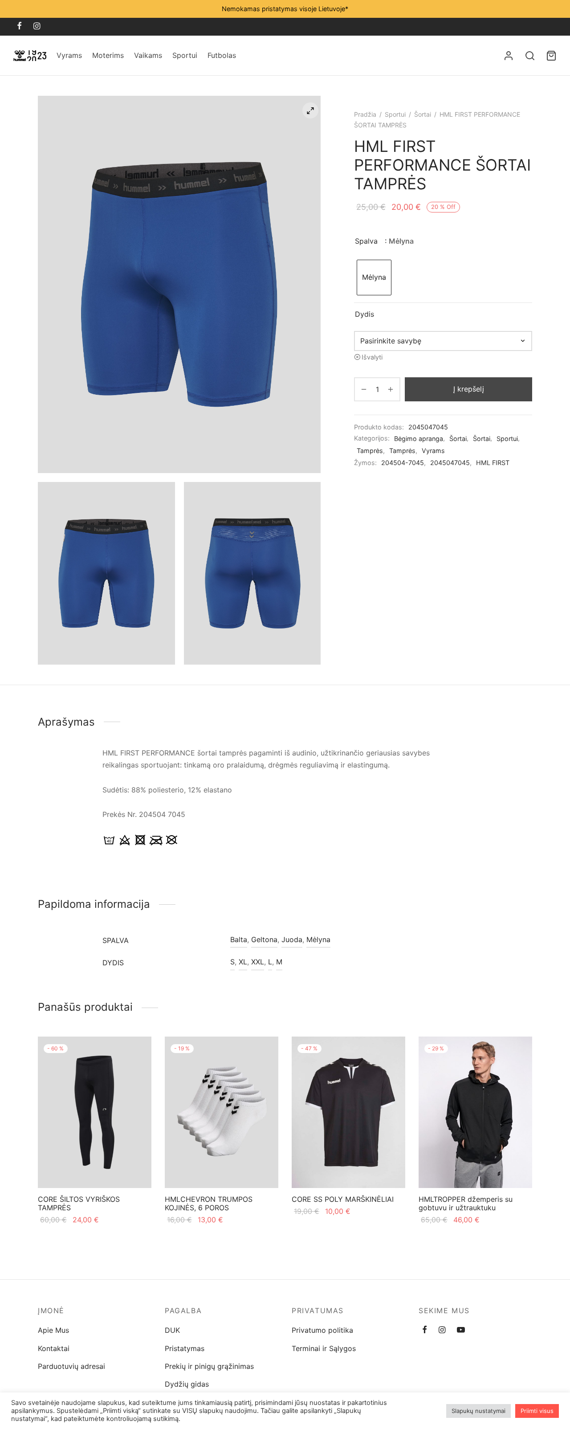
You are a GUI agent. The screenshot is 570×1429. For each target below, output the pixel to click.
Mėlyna (318, 939)
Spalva (366, 241)
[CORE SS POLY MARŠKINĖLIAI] (348, 1112)
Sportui (184, 55)
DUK (172, 1330)
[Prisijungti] (508, 55)
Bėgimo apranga (418, 438)
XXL (257, 961)
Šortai (422, 114)
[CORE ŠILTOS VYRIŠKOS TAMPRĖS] (94, 1112)
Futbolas (222, 55)
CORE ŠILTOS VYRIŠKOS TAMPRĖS (79, 1203)
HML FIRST (492, 462)
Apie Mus (53, 1330)
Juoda (291, 939)
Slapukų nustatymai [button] (478, 1410)
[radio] (374, 277)
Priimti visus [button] (537, 1410)
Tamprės (370, 450)
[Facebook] (19, 26)
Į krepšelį (468, 388)
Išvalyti (372, 357)
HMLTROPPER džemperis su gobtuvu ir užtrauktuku (466, 1203)
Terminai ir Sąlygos (324, 1348)
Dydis (364, 314)
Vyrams (69, 55)
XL (243, 961)
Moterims (108, 55)
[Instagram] (37, 26)
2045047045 (450, 462)
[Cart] (551, 55)
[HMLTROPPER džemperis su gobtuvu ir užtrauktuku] (475, 1112)
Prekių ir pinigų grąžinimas (209, 1366)
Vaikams (148, 55)
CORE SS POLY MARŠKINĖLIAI (343, 1199)
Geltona (264, 939)
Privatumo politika (322, 1330)
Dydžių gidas (187, 1384)
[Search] (530, 55)
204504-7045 (402, 462)
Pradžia (365, 114)
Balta (238, 939)
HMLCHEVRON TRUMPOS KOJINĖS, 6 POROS (208, 1203)
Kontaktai (53, 1348)
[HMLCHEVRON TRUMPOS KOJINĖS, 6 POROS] (221, 1112)
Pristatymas (184, 1348)
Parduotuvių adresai (71, 1366)
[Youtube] (460, 1330)
